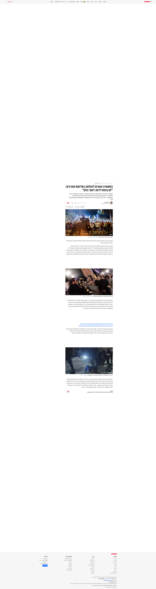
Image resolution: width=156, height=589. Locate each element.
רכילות (81, 1)
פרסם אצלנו (92, 560)
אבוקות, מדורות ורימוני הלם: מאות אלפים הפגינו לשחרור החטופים (96, 324)
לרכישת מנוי (9, 1)
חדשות (104, 1)
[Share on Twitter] (79, 203)
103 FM (70, 563)
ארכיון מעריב (92, 569)
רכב (67, 1)
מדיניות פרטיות (45, 561)
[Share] (85, 203)
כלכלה (96, 1)
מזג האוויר (115, 571)
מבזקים (115, 560)
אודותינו (93, 571)
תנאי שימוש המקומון (44, 563)
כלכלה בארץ (114, 561)
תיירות (63, 1)
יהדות (116, 569)
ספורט (92, 1)
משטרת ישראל (110, 392)
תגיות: (111, 391)
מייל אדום (92, 561)
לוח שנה (51, 1)
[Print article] (72, 203)
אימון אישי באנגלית (68, 558)
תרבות (88, 1)
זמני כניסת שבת (58, 1)
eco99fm (70, 565)
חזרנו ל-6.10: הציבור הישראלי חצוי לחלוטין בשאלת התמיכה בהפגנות (96, 326)
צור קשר (92, 558)
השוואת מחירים (69, 569)
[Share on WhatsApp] (75, 203)
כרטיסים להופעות (114, 573)
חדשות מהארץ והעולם (105, 183)
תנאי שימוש (46, 558)
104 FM (70, 566)
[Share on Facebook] (82, 203)
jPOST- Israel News (68, 560)
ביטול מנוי (92, 573)
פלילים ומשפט (72, 1)
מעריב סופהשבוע (91, 565)
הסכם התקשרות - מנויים (43, 560)
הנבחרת (100, 1)
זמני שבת (70, 568)
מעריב (112, 183)
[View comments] (67, 203)
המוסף (93, 566)
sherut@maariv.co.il (107, 580)
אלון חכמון (107, 202)
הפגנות (104, 392)
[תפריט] (151, 2)
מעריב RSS (92, 563)
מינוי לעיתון (92, 568)
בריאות (77, 1)
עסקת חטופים (90, 392)
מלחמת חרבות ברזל (98, 392)
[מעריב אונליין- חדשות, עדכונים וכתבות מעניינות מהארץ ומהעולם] (147, 1)
